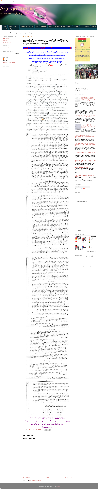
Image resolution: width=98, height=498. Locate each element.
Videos (57, 26)
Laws (37, 26)
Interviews (43, 26)
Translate (86, 188)
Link (82, 26)
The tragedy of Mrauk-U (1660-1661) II (85, 152)
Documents (24, 26)
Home (4, 26)
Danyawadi (5, 40)
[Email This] (45, 430)
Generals (5, 29)
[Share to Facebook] (49, 430)
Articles (31, 26)
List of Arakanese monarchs (82, 167)
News (10, 26)
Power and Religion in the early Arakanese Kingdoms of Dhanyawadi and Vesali (85, 161)
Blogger (58, 486)
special (94, 26)
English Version (14, 29)
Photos (63, 26)
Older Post (68, 477)
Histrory (16, 26)
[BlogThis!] (46, 430)
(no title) (77, 109)
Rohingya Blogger (7, 47)
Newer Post (26, 477)
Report (69, 26)
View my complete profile (9, 62)
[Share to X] (47, 430)
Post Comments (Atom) (35, 480)
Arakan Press (6, 38)
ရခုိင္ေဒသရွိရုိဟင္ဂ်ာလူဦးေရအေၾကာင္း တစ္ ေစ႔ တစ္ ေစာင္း (88, 126)
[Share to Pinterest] (50, 430)
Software (76, 26)
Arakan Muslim (17, 9)
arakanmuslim (7, 59)
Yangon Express (7, 42)
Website (87, 26)
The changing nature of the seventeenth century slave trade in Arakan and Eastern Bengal (85, 144)
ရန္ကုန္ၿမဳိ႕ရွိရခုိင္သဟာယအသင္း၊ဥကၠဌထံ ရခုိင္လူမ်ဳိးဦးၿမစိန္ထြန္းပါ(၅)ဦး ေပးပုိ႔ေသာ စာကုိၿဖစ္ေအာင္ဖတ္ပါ (88, 99)
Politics (51, 26)
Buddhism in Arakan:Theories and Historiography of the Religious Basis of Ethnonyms (84, 136)
